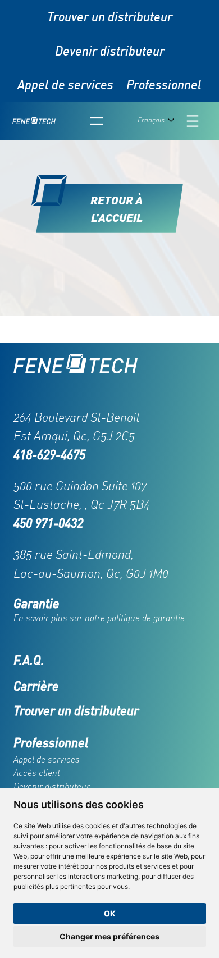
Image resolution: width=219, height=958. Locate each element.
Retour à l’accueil (116, 208)
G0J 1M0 (147, 573)
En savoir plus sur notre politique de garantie (99, 617)
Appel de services (65, 84)
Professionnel (164, 84)
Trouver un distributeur (109, 16)
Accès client (36, 772)
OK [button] (110, 913)
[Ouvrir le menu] (97, 121)
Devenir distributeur (110, 50)
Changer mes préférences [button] (109, 936)
